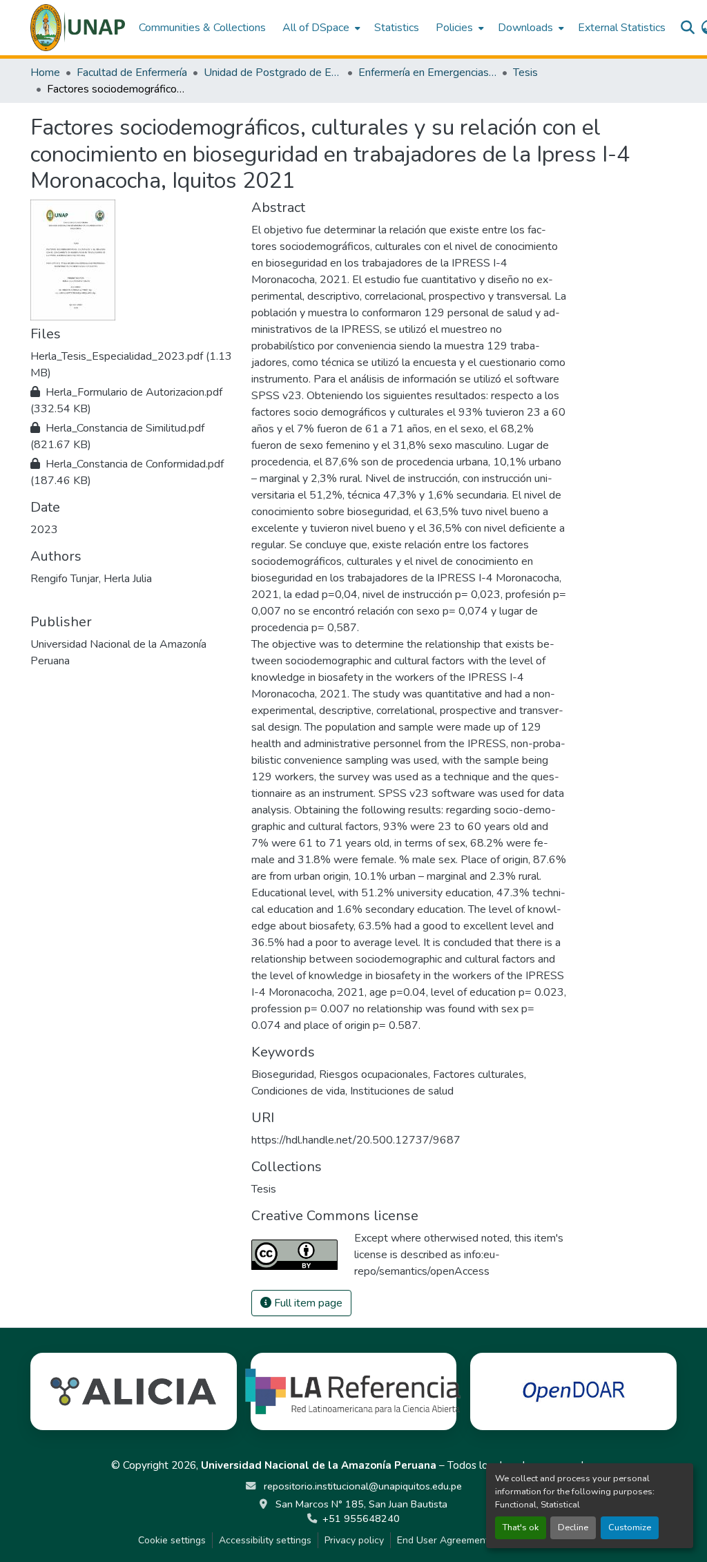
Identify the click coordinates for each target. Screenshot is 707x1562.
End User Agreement (443, 1540)
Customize (629, 1527)
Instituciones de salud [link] (402, 1091)
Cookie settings (172, 1540)
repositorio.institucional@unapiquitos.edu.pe (361, 1486)
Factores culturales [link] (478, 1074)
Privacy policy (354, 1540)
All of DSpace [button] (315, 27)
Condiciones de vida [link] (298, 1091)
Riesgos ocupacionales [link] (373, 1074)
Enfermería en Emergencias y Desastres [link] (427, 72)
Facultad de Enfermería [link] (132, 72)
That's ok (521, 1527)
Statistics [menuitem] (396, 27)
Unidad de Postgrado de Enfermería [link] (273, 72)
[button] (77, 27)
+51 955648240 (361, 1518)
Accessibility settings (265, 1540)
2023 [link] (44, 529)
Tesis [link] (525, 72)
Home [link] (45, 72)
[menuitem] (320, 27)
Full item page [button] (306, 1303)
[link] (132, 364)
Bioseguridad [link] (282, 1074)
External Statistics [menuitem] (622, 27)
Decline (573, 1527)
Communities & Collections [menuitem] (202, 27)
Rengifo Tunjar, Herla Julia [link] (91, 578)
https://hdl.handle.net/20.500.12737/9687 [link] (356, 1140)
